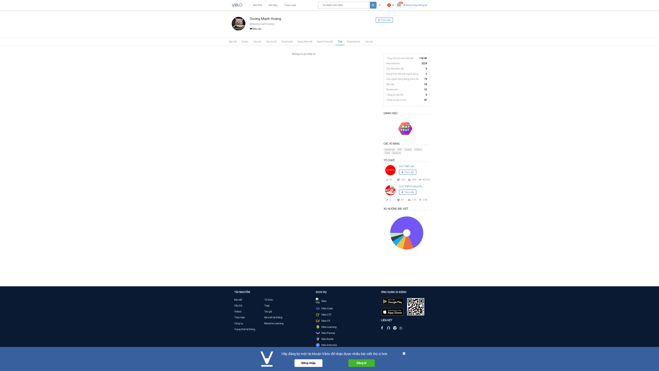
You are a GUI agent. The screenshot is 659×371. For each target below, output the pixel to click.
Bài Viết (257, 5)
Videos (238, 311)
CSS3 (387, 153)
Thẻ (340, 41)
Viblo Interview (329, 345)
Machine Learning (274, 323)
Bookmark (287, 41)
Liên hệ (369, 41)
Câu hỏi (257, 41)
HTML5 (417, 149)
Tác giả (268, 311)
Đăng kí (362, 363)
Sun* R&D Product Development (411, 186)
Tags (267, 305)
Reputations (353, 41)
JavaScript (390, 149)
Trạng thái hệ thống (244, 329)
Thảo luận (239, 317)
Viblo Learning (329, 327)
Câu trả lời (271, 41)
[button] (390, 5)
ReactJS (396, 153)
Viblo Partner (328, 333)
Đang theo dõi (305, 41)
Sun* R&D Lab (406, 166)
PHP (400, 149)
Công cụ (238, 323)
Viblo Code (327, 308)
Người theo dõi (325, 41)
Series (244, 41)
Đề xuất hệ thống (273, 317)
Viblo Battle (327, 339)
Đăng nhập (308, 363)
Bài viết (233, 41)
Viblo (324, 301)
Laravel (408, 149)
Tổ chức (268, 299)
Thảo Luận (290, 5)
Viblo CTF (326, 314)
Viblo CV (325, 320)
